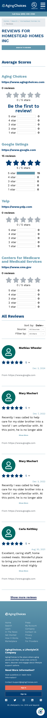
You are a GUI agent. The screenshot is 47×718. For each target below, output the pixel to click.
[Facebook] (6, 700)
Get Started (10, 635)
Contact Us (30, 632)
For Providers (31, 641)
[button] (42, 5)
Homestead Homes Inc (30, 21)
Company (30, 629)
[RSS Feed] (41, 700)
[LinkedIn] (32, 700)
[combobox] (29, 329)
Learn (7, 629)
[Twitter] (15, 700)
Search (14, 21)
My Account (31, 625)
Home (6, 21)
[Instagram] (24, 700)
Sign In (23, 688)
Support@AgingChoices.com (25, 682)
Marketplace (11, 641)
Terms (28, 638)
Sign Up (23, 694)
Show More (23, 435)
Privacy (28, 635)
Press (27, 622)
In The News (11, 632)
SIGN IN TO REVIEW (23, 47)
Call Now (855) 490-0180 (23, 14)
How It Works (11, 638)
